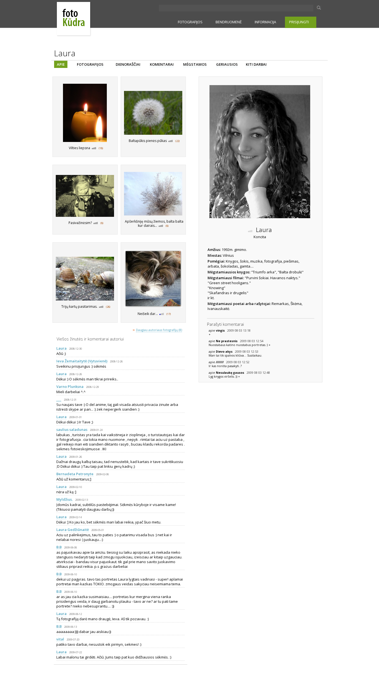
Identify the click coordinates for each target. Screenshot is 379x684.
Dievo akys (224, 352)
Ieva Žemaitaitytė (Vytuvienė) (81, 360)
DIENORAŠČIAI (128, 64)
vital (60, 639)
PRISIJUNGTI (299, 21)
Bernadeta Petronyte (75, 473)
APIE (61, 64)
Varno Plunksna (70, 386)
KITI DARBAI (256, 64)
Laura (61, 348)
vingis (221, 330)
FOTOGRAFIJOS (190, 21)
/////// (220, 362)
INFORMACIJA (265, 21)
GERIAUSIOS (227, 64)
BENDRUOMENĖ (229, 21)
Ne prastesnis (227, 341)
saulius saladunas (71, 429)
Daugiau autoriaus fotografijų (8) (159, 330)
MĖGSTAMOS (195, 64)
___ (58, 399)
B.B (59, 547)
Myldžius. (64, 499)
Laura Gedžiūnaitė (72, 529)
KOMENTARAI (162, 64)
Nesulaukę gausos (230, 373)
